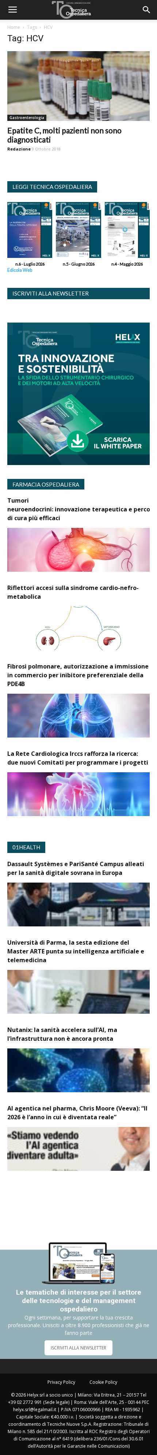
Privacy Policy (61, 1382)
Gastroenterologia (26, 117)
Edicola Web (19, 270)
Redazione (19, 149)
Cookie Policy (103, 1382)
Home (13, 27)
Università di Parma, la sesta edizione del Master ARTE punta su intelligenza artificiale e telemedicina (75, 951)
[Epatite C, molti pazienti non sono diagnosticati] (78, 86)
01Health (26, 847)
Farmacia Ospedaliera (45, 484)
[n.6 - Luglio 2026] (29, 232)
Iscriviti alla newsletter (50, 293)
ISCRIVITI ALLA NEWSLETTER (78, 1348)
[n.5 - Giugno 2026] (78, 232)
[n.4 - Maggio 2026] (127, 232)
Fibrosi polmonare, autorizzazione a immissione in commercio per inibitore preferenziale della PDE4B (78, 675)
